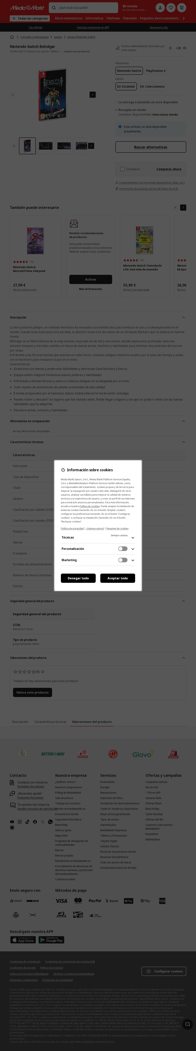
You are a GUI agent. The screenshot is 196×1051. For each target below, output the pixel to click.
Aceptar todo (118, 578)
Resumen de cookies (117, 528)
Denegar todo (78, 578)
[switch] (122, 548)
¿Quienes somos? (95, 528)
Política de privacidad (72, 528)
